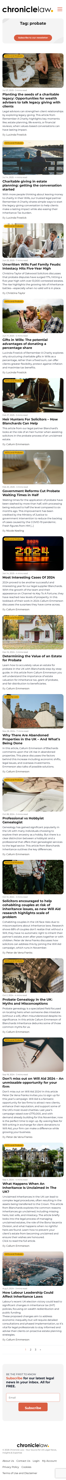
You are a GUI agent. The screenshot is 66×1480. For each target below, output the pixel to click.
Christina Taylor (15, 293)
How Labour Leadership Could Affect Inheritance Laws (27, 1294)
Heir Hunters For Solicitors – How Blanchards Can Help (30, 421)
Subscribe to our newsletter (33, 38)
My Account (49, 1460)
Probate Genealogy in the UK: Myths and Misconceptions (27, 1001)
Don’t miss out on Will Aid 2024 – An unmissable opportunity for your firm (33, 1082)
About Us (8, 1460)
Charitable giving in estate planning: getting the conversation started (32, 185)
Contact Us (23, 1460)
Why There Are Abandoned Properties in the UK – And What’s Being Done (31, 739)
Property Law (11, 697)
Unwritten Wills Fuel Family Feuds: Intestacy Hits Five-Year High (31, 266)
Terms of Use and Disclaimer (19, 1473)
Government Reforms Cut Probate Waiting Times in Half (31, 493)
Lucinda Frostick (16, 134)
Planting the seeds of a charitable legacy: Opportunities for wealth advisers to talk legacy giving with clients (31, 100)
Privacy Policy (10, 1467)
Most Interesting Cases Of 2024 (28, 577)
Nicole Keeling (15, 530)
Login (36, 1460)
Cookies (26, 1467)
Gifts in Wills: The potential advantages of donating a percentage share (25, 344)
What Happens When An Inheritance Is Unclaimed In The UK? (29, 1188)
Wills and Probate (14, 56)
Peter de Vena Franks (19, 952)
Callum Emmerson (17, 444)
